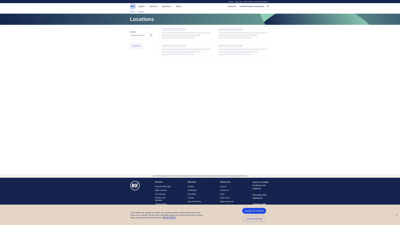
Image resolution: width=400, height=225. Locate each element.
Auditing (191, 186)
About (178, 6)
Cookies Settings (254, 219)
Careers (231, 1)
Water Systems (161, 190)
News (222, 194)
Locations (141, 12)
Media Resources (227, 201)
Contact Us (224, 190)
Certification (192, 190)
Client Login (238, 1)
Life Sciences (160, 194)
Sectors (141, 6)
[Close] (396, 214)
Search (133, 32)
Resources (166, 6)
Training (191, 198)
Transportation (161, 204)
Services (153, 6)
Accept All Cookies (254, 211)
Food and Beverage (162, 186)
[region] (200, 215)
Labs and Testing (194, 201)
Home (132, 12)
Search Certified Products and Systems (260, 185)
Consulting (192, 194)
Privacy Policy (169, 218)
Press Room (225, 198)
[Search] (268, 6)
